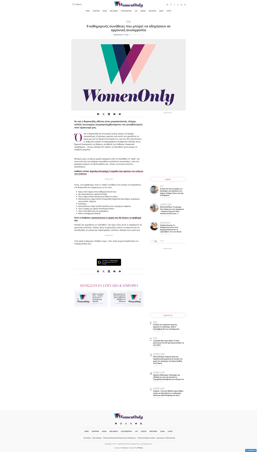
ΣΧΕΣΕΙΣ (143, 11)
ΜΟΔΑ (105, 11)
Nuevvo (125, 448)
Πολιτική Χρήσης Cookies (146, 438)
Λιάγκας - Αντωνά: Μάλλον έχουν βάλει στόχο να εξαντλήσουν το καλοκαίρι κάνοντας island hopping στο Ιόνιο (168, 393)
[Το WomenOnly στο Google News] (180, 5)
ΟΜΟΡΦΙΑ (96, 11)
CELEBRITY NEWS (166, 204)
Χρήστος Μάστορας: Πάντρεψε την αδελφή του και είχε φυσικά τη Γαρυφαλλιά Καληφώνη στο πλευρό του (168, 377)
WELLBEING (114, 11)
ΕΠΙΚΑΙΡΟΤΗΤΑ (165, 222)
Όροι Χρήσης (96, 438)
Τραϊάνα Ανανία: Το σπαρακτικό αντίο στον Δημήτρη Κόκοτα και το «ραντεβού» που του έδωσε (170, 228)
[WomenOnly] (128, 5)
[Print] (119, 114)
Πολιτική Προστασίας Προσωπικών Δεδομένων (119, 438)
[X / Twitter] (103, 114)
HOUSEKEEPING (126, 11)
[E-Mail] (114, 114)
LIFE (136, 11)
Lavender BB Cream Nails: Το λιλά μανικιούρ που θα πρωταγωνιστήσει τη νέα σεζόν (168, 343)
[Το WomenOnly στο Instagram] (170, 5)
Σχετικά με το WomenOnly (166, 438)
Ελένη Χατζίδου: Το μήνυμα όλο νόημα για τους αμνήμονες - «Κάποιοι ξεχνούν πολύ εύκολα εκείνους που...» (172, 210)
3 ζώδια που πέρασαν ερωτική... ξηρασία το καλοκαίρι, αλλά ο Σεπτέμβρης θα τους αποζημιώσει (166, 326)
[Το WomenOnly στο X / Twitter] (177, 5)
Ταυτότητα (87, 438)
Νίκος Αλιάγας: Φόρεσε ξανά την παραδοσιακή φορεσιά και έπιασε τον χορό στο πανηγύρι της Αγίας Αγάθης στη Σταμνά (168, 360)
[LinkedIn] (108, 114)
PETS (161, 186)
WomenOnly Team (121, 35)
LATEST (168, 11)
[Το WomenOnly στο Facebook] (166, 5)
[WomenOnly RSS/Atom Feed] (184, 5)
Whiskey (140, 448)
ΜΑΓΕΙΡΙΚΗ (152, 11)
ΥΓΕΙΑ (128, 21)
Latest (168, 179)
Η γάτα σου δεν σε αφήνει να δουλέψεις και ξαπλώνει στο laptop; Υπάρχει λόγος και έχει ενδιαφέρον (172, 192)
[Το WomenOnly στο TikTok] (173, 5)
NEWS (88, 11)
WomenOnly (128, 416)
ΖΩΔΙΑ (161, 11)
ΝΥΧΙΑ (155, 338)
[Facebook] (98, 114)
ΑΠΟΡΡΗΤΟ (251, 450)
